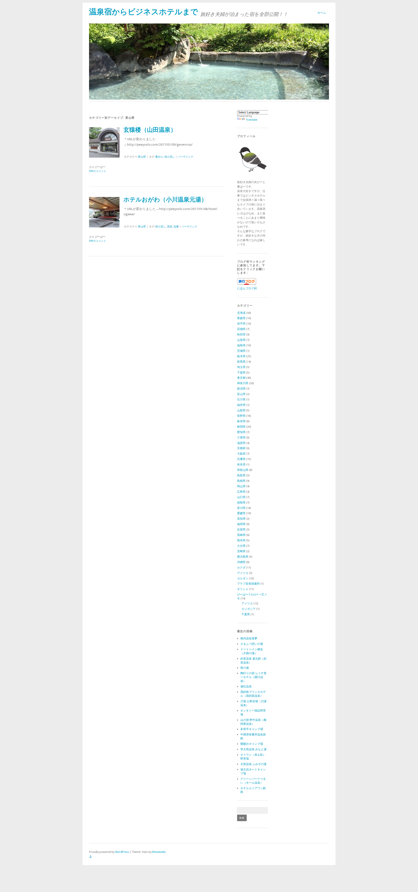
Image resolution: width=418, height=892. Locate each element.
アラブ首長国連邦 (248, 583)
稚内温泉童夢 (248, 638)
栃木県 (241, 356)
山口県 (241, 497)
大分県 (241, 545)
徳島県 (241, 502)
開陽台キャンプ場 (251, 743)
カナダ (241, 567)
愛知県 (241, 432)
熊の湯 (244, 667)
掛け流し (169, 156)
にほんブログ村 (247, 288)
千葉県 (241, 372)
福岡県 (241, 524)
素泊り (159, 156)
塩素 (176, 226)
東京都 (241, 377)
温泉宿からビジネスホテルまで (143, 11)
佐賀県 (241, 529)
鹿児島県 (242, 556)
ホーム (321, 12)
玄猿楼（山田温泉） (149, 129)
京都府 (241, 448)
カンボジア (248, 608)
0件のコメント (97, 171)
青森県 (241, 318)
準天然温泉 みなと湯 (253, 749)
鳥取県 (241, 475)
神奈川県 (242, 383)
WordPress (122, 852)
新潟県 (241, 388)
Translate (251, 119)
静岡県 (241, 426)
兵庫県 (241, 459)
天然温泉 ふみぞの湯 (253, 764)
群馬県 (241, 361)
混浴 (169, 226)
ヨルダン (242, 578)
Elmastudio (159, 852)
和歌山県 (242, 470)
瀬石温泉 (246, 686)
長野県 (241, 415)
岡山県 (241, 486)
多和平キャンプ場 (251, 729)
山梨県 (241, 410)
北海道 (241, 312)
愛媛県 (241, 513)
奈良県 (241, 464)
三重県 (241, 437)
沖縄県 (241, 562)
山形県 (241, 340)
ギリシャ (242, 589)
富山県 (142, 156)
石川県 (241, 399)
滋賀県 (241, 443)
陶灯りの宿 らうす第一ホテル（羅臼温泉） (253, 677)
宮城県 (241, 329)
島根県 (241, 480)
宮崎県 (241, 551)
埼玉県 (241, 367)
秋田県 (241, 334)
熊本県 (241, 540)
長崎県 (241, 535)
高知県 (241, 518)
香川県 (241, 508)
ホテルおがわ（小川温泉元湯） (165, 199)
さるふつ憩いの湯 (251, 643)
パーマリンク (185, 156)
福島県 (241, 345)
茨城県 (241, 350)
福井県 (241, 405)
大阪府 (241, 453)
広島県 (241, 491)
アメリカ (242, 573)
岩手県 (241, 323)
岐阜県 (241, 421)
